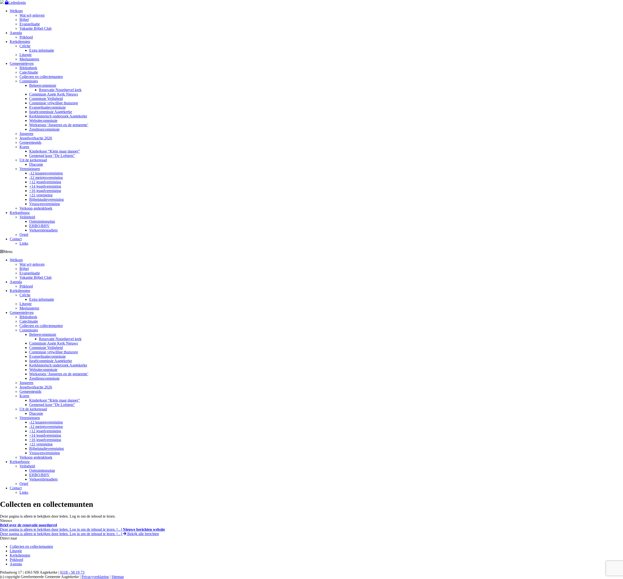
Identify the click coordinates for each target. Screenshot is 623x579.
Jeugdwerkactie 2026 (35, 138)
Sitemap (117, 577)
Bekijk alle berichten (142, 534)
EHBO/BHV (39, 226)
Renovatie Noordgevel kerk (60, 90)
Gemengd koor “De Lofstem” (52, 156)
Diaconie (36, 164)
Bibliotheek (28, 68)
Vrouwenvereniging (44, 204)
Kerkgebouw (20, 213)
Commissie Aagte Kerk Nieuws (53, 94)
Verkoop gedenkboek (35, 208)
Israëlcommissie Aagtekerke (50, 112)
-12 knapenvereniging (46, 173)
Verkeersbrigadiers (43, 230)
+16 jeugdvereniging (45, 191)
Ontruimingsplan (42, 221)
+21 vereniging (41, 195)
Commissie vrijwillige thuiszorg (53, 103)
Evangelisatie (29, 24)
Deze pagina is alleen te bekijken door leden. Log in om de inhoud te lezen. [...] (61, 527)
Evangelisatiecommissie (47, 107)
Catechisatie (28, 72)
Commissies (28, 81)
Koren (24, 147)
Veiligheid (27, 217)
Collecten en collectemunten (41, 77)
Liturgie (25, 55)
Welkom (16, 11)
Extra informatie (41, 50)
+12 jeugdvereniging (45, 182)
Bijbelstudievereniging (46, 199)
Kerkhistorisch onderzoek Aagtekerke (58, 116)
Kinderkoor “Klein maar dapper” (54, 151)
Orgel (23, 234)
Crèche (24, 46)
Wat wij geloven (32, 15)
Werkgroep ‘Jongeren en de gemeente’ (58, 125)
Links (23, 243)
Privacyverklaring (95, 577)
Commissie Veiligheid (46, 98)
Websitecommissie (43, 120)
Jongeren (26, 134)
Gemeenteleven (22, 63)
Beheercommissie (42, 85)
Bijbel (24, 20)
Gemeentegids (30, 142)
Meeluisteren (29, 59)
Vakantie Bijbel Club (35, 28)
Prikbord (26, 37)
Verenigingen (29, 169)
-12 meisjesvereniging (46, 177)
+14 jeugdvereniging (45, 186)
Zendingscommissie (44, 129)
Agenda (16, 33)
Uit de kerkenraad (33, 160)
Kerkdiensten (20, 41)
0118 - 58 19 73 (72, 572)
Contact (16, 239)
